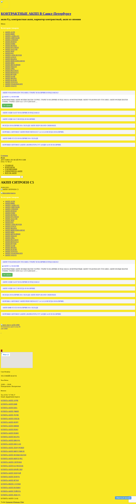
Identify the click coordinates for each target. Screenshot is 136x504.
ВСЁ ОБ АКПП (11, 173)
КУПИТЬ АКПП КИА (9, 408)
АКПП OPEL (10, 69)
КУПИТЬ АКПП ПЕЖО (10, 433)
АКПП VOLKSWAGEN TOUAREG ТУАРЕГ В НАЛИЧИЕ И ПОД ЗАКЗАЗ (30, 93)
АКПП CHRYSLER (12, 38)
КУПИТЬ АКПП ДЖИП (10, 411)
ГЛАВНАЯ (9, 165)
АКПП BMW (10, 34)
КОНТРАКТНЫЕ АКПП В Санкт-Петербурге (36, 13)
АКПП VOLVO (11, 86)
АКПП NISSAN (11, 67)
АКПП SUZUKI (11, 80)
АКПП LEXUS (10, 57)
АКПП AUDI (10, 32)
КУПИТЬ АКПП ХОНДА (10, 477)
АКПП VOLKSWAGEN (14, 84)
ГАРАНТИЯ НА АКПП (13, 171)
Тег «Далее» (7, 105)
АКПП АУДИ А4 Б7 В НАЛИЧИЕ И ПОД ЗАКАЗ (21, 113)
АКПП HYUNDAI (12, 47)
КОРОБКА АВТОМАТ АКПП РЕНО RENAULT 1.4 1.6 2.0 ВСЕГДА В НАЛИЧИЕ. (33, 132)
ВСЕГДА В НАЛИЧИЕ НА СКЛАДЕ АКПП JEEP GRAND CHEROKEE (29, 125)
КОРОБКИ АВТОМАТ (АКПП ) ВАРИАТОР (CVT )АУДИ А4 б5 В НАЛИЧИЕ (32, 145)
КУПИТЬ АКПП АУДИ (9, 400)
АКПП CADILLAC (12, 36)
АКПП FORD (10, 44)
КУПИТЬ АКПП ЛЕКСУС (11, 495)
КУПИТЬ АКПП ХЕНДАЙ (11, 473)
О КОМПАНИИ (11, 169)
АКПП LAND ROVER (13, 55)
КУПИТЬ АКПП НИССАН (11, 444)
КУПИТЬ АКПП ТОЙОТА (11, 491)
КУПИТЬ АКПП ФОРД (9, 422)
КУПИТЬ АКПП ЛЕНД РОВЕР (12, 448)
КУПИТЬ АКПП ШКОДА (10, 440)
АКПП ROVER (10, 74)
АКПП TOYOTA (11, 82)
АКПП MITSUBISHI (12, 65)
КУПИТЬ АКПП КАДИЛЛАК (12, 466)
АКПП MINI (9, 63)
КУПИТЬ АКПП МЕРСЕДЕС (12, 458)
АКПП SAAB (10, 76)
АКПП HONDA (11, 45)
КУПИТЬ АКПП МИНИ (10, 426)
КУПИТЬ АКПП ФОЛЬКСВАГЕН (13, 455)
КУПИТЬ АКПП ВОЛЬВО (11, 488)
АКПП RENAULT (12, 72)
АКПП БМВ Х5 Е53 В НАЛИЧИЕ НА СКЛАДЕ (20, 138)
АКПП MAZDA (11, 59)
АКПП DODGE (11, 42)
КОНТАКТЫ (10, 167)
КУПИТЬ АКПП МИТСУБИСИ (12, 451)
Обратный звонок (123, 498)
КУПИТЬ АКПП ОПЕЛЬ (10, 419)
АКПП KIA (9, 53)
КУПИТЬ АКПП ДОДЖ (10, 415)
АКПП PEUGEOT (11, 70)
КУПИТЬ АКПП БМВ (9, 404)
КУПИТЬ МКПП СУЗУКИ (11, 484)
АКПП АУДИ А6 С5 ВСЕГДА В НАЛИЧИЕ (19, 119)
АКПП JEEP (9, 51)
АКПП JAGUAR (11, 49)
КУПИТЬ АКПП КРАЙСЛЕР (11, 469)
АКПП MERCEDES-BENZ (15, 61)
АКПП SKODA (11, 78)
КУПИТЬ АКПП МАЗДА (10, 437)
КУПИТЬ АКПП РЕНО (9, 429)
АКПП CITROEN (11, 40)
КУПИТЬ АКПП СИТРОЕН (11, 462)
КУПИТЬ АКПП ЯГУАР (10, 480)
